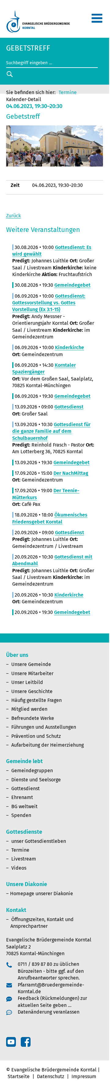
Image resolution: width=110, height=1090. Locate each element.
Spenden (21, 815)
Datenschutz (50, 1076)
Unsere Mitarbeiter (32, 673)
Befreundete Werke (32, 718)
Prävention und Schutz (36, 736)
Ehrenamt (22, 797)
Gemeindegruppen (32, 770)
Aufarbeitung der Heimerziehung (47, 745)
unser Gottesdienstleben (38, 841)
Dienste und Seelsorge (36, 780)
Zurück (13, 216)
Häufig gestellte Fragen (36, 700)
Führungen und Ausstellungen (43, 727)
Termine (68, 92)
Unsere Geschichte (32, 691)
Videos (18, 868)
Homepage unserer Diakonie (41, 893)
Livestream (23, 859)
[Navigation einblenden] (97, 21)
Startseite (19, 1076)
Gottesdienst (25, 788)
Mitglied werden (29, 709)
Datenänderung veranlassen (48, 1012)
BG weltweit (24, 806)
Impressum (84, 1076)
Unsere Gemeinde (31, 664)
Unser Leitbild (27, 682)
